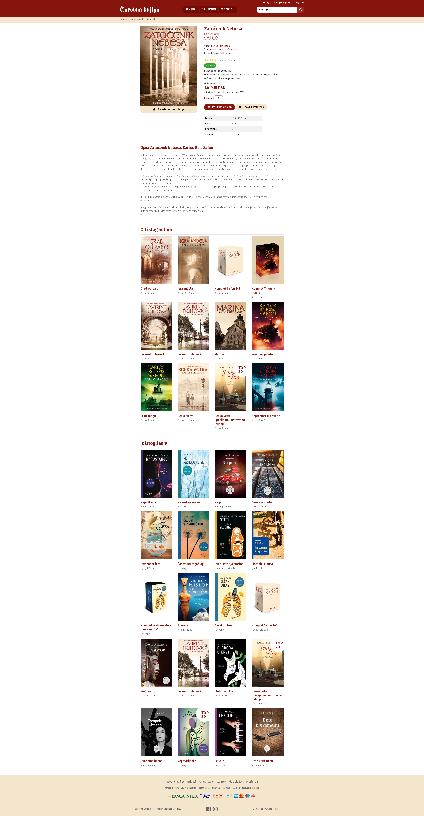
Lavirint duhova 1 (152, 354)
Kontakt (226, 788)
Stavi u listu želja (253, 107)
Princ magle (149, 416)
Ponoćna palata (262, 354)
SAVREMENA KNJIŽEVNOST (224, 49)
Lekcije (219, 761)
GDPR (234, 788)
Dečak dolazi (223, 625)
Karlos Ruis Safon (220, 46)
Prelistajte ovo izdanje (170, 109)
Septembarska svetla (266, 416)
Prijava (269, 2)
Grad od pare (149, 288)
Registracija (281, 2)
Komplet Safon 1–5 (227, 288)
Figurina (183, 625)
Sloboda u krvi (224, 691)
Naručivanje (216, 788)
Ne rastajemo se (189, 502)
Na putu (220, 502)
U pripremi (137, 19)
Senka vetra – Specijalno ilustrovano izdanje (230, 420)
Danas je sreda (262, 502)
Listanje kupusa (262, 564)
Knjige (191, 9)
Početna (170, 781)
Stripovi (209, 9)
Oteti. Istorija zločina (229, 564)
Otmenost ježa (150, 564)
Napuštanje (148, 502)
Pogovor (146, 691)
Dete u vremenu (262, 761)
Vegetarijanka (187, 761)
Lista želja (295, 2)
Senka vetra (185, 416)
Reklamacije (203, 788)
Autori (123, 19)
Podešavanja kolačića (249, 788)
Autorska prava (172, 788)
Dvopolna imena (151, 761)
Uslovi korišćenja (188, 788)
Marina (219, 354)
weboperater (272, 809)
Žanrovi (151, 19)
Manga (226, 9)
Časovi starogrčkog (191, 564)
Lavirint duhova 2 (189, 354)
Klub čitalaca (236, 781)
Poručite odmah (222, 107)
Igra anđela (185, 288)
